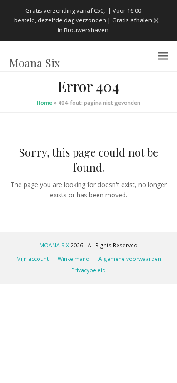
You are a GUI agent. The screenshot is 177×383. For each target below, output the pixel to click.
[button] (163, 56)
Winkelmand (73, 259)
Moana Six (34, 62)
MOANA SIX (54, 245)
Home (44, 103)
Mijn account (32, 259)
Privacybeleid (88, 270)
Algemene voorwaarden (129, 259)
